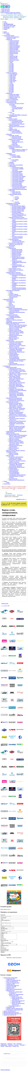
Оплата (5, 481)
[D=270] (9, 934)
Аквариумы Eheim (13, 48)
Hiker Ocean (12, 305)
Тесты (10, 112)
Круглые (11, 61)
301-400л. (11, 66)
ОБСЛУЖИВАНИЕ (8, 24)
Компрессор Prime (16, 253)
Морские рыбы (10, 340)
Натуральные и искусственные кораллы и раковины (16, 124)
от (1, 921)
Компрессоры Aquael (17, 250)
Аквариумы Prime (13, 53)
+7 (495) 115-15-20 (5, 8)
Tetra (13, 111)
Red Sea (11, 304)
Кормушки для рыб (14, 135)
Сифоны (11, 293)
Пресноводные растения (12, 401)
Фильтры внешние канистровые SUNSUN (17, 213)
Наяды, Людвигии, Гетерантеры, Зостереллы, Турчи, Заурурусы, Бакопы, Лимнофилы (17, 409)
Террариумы (9, 93)
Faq (14, 1043)
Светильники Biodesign (18, 181)
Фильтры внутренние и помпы (16, 217)
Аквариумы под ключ (8, 26)
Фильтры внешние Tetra (18, 211)
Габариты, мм (4, 932)
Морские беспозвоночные (12, 323)
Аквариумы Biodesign (14, 45)
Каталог (17, 1045)
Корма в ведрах (16, 140)
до (1, 924)
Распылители (12, 271)
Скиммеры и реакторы (11, 314)
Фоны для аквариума (14, 130)
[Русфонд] (14, 1040)
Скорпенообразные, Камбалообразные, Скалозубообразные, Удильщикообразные (14, 356)
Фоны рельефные (16, 131)
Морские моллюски (14, 337)
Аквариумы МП (13, 57)
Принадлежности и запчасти (16, 270)
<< (1, 605)
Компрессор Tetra (16, 255)
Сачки (10, 291)
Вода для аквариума (11, 100)
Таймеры (11, 162)
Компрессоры (12, 248)
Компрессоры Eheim (17, 252)
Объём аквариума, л (5, 920)
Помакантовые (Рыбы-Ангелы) (17, 351)
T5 (12, 195)
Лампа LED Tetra (16, 191)
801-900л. (11, 71)
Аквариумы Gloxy (13, 44)
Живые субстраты (13, 453)
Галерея (5, 22)
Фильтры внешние (13, 204)
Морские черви (13, 339)
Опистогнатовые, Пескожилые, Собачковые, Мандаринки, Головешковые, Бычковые (17, 349)
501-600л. (11, 68)
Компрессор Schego (17, 254)
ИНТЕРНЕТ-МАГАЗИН (9, 25)
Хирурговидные (13, 363)
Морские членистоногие (15, 330)
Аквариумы (9, 39)
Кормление (9, 134)
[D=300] (9, 935)
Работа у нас (16, 1046)
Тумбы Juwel (12, 76)
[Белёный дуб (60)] (13, 950)
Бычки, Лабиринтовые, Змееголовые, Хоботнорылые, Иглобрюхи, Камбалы (16, 379)
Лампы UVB (12, 154)
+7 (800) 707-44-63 (5, 5)
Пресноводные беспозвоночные (14, 398)
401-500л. (11, 67)
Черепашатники (13, 98)
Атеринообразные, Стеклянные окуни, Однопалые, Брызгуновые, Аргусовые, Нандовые (17, 371)
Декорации (9, 117)
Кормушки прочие (16, 138)
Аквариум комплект (14, 40)
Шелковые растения (17, 122)
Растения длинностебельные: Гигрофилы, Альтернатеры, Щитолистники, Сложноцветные (17, 413)
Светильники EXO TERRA (19, 176)
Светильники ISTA (16, 172)
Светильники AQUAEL (18, 177)
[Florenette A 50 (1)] (13, 945)
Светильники (12, 166)
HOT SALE (6, 33)
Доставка (22, 1045)
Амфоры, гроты (13, 129)
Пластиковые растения (17, 121)
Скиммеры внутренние (15, 317)
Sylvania (17, 198)
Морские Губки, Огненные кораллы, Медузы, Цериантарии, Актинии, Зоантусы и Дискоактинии (18, 326)
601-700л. (11, 70)
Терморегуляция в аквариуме (13, 272)
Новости (10, 1043)
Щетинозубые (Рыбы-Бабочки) (16, 364)
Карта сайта (8, 1046)
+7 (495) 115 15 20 (6, 1053)
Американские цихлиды (15, 368)
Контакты (10, 1045)
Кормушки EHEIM (16, 136)
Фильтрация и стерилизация (13, 203)
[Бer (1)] (13, 947)
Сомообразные (12, 387)
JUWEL (17, 197)
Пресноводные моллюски (15, 399)
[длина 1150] (9, 939)
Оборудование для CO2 (15, 268)
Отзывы (5, 29)
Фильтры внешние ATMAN (19, 207)
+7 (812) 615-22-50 (5, 10)
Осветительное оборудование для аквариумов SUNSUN (19, 187)
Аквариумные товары (8, 35)
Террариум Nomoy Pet (14, 97)
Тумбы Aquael (12, 75)
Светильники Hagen (17, 182)
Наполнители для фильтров (16, 243)
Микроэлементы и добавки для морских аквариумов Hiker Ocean (19, 151)
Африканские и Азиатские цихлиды (18, 373)
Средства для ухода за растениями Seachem (17, 108)
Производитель (4, 940)
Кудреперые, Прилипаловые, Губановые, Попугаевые (16, 342)
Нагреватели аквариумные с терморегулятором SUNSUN (19, 288)
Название (3, 914)
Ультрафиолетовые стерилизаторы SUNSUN (18, 241)
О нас (4, 21)
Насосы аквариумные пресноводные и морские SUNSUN (18, 310)
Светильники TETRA (17, 173)
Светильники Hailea (17, 184)
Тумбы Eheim (12, 77)
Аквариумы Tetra (13, 56)
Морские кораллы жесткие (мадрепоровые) (15, 336)
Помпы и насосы (10, 307)
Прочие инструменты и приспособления (15, 296)
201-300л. (11, 65)
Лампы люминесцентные (15, 194)
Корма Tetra (15, 144)
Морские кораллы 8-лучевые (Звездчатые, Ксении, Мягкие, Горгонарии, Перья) (16, 333)
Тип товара (3, 917)
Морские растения (13, 454)
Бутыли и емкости (13, 294)
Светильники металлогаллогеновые (18, 189)
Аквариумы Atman (13, 43)
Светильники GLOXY (17, 167)
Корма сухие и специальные (16, 139)
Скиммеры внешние (14, 316)
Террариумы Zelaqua (14, 94)
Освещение (9, 153)
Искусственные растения (15, 120)
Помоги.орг (3, 1043)
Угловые (11, 54)
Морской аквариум (8, 299)
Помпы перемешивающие (15, 308)
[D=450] (9, 937)
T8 (12, 200)
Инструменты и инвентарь (12, 290)
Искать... (3, 19)
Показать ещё (5, 603)
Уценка (8, 34)
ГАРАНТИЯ (6, 28)
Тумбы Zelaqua (12, 80)
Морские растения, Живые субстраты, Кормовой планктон (15, 451)
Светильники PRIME (17, 171)
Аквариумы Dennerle (14, 47)
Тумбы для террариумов (12, 99)
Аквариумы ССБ (13, 58)
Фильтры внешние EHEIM (18, 208)
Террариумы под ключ (14, 51)
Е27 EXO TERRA (16, 157)
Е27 (10, 158)
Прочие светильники (17, 185)
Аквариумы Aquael (14, 42)
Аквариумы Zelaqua (14, 59)
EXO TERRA (15, 159)
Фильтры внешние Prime (18, 209)
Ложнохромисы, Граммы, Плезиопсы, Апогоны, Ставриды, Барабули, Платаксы (17, 345)
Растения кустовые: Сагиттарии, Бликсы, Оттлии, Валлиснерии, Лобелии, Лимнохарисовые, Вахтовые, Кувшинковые (17, 428)
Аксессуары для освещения (16, 164)
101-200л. (11, 63)
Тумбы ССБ (12, 81)
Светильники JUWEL (17, 175)
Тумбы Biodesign (13, 74)
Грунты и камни (13, 118)
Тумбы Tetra (12, 79)
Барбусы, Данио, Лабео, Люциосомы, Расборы (15, 375)
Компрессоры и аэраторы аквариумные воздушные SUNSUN (18, 258)
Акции (5, 31)
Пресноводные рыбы (11, 367)
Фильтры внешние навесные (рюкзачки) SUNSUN (19, 215)
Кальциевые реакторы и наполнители (15, 322)
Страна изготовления (6, 943)
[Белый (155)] (13, 948)
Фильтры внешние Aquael (18, 205)
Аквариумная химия (11, 102)
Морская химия (10, 318)
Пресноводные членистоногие (16, 400)
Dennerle (14, 106)
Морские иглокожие (14, 328)
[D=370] (9, 936)
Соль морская (9, 300)
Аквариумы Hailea (13, 49)
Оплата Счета (6, 483)
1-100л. (11, 62)
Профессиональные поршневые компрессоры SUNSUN (18, 266)
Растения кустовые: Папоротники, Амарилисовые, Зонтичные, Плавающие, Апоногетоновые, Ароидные (17, 422)
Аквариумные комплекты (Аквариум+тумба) (12, 37)
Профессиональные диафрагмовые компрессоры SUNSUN (19, 262)
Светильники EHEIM (17, 179)
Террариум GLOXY (14, 95)
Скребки (11, 298)
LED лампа (12, 190)
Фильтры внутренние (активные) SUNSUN (17, 237)
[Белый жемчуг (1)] (13, 949)
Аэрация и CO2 (10, 246)
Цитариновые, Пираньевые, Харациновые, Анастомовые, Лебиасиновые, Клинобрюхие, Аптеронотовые (16, 394)
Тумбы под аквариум (11, 72)
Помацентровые (13, 353)
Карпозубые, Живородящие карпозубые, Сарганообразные (16, 386)
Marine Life (12, 302)
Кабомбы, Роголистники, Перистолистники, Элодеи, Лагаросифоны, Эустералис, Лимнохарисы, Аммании (16, 405)
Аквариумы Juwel (13, 52)
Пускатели (11, 163)
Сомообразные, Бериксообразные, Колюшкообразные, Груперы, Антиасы (17, 361)
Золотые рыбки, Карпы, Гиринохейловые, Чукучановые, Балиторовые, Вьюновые (17, 382)
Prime (10, 303)
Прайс (7, 482)
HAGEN (14, 161)
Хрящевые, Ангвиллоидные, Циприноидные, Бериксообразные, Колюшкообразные (17, 390)
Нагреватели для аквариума (16, 273)
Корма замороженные (14, 145)
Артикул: (3, 930)
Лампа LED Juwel (16, 193)
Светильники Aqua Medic (18, 180)
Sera (13, 109)
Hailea (16, 199)
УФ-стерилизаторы (14, 239)
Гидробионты (6, 366)
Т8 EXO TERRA (16, 156)
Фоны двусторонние (17, 132)
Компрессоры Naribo (17, 249)
